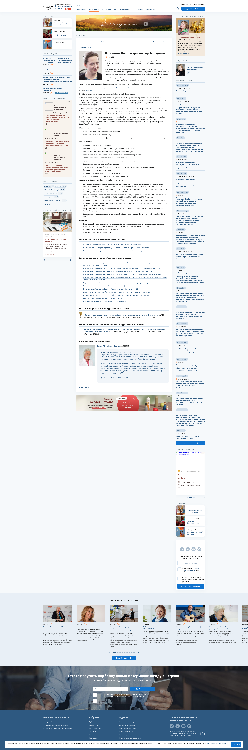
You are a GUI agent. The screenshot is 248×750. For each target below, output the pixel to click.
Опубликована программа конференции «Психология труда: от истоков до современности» (117, 271)
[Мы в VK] (188, 549)
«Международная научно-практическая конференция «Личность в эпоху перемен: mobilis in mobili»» (121, 315)
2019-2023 (89, 90)
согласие (188, 572)
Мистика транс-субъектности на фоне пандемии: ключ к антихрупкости (190, 628)
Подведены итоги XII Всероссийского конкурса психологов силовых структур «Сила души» (117, 283)
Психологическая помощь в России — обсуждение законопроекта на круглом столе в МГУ (117, 295)
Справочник (138, 9)
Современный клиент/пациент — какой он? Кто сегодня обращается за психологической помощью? (124, 629)
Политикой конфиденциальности (190, 569)
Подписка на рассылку (126, 722)
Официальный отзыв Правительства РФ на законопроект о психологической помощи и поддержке (57, 79)
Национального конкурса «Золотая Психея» (105, 88)
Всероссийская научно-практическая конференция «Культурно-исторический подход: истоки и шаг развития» (190, 401)
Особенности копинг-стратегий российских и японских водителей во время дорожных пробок (118, 251)
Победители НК (126, 42)
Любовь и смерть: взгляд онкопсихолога (152, 628)
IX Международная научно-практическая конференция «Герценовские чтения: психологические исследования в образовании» (188, 183)
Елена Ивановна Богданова (189, 37)
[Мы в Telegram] (182, 549)
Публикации (81, 9)
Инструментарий (109, 9)
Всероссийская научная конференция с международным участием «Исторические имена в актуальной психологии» (190, 315)
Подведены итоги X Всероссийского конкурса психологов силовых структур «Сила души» (116, 292)
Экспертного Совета (136, 88)
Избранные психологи (109, 42)
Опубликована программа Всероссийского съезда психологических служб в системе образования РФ (121, 268)
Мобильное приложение (127, 725)
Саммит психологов (61, 93)
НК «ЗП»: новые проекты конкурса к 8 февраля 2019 (102, 298)
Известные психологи (142, 42)
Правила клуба (124, 735)
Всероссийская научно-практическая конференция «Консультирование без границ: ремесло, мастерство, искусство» (190, 384)
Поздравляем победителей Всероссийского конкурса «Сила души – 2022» (111, 289)
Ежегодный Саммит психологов (53, 722)
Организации (124, 9)
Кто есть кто (94, 9)
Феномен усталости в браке (87, 627)
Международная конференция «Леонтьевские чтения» (187, 437)
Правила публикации (126, 731)
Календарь (150, 9)
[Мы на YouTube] (193, 549)
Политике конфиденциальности (218, 743)
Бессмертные (84, 42)
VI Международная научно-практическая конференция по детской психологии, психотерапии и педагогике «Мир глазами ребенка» (189, 165)
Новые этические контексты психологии (53, 89)
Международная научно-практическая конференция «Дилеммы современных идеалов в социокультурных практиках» (190, 351)
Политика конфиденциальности (130, 738)
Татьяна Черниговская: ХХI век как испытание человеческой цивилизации (56, 629)
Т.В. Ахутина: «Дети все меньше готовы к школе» (57, 70)
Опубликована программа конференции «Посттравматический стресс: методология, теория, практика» (122, 274)
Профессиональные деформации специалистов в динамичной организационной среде (116, 248)
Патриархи (95, 42)
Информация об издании (127, 728)
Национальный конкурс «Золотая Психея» (57, 728)
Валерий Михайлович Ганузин (108, 346)
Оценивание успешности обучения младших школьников (104, 301)
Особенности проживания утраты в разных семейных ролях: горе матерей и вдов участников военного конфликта (57, 60)
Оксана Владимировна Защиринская (195, 68)
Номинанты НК (158, 42)
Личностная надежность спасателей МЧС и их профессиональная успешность (112, 244)
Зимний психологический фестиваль (55, 725)
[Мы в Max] (199, 549)
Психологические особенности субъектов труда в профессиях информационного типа (116, 286)
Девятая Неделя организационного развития (189, 92)
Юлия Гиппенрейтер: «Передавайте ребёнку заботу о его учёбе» (222, 628)
